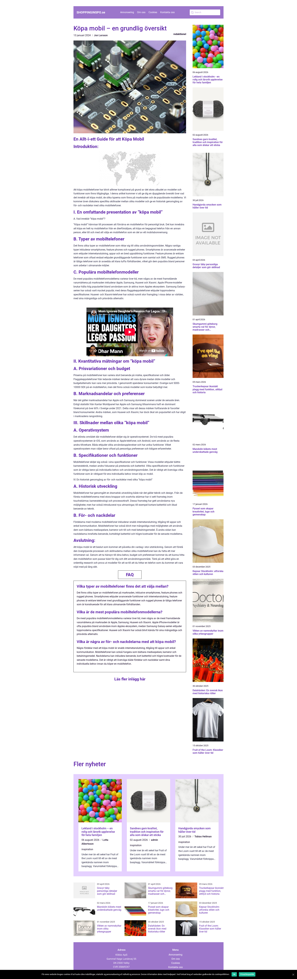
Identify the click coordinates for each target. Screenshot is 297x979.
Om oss (141, 12)
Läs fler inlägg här (129, 679)
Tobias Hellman (203, 836)
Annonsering (127, 12)
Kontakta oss (167, 12)
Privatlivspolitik (247, 974)
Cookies (152, 12)
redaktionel (179, 34)
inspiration (87, 849)
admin (154, 839)
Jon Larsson (101, 35)
